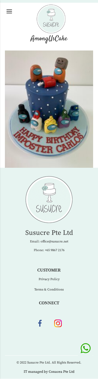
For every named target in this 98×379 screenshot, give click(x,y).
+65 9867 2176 (55, 250)
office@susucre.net (54, 241)
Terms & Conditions (49, 290)
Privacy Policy (49, 279)
